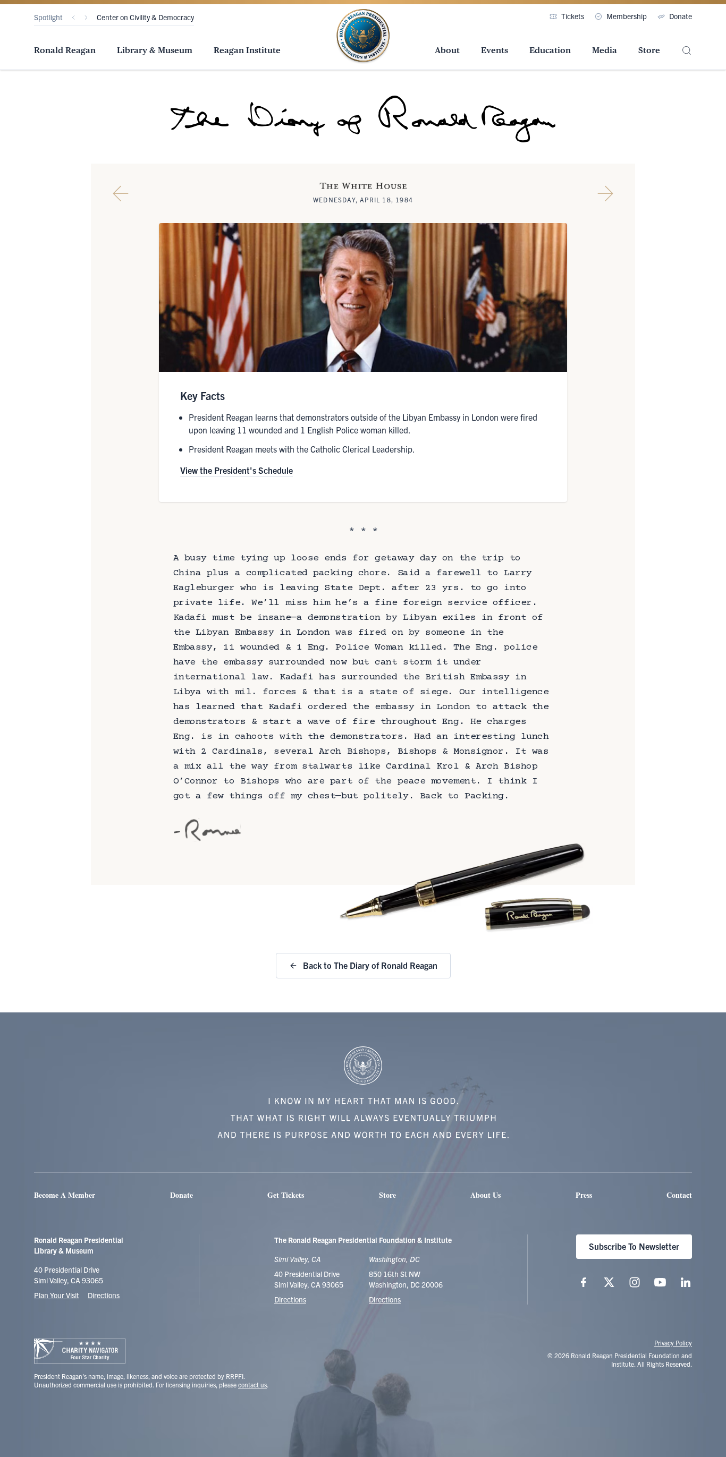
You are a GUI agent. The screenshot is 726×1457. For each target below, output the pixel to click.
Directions (104, 1295)
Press (584, 1194)
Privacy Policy (673, 1343)
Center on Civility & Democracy (145, 17)
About (447, 50)
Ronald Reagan (65, 50)
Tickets (572, 16)
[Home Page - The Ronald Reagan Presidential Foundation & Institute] (363, 36)
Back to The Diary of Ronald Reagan (370, 965)
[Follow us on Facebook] (583, 1282)
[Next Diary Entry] (605, 193)
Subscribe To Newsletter (634, 1246)
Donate (680, 16)
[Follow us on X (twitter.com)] (609, 1282)
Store (649, 50)
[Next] (86, 17)
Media (604, 50)
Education (550, 50)
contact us (252, 1384)
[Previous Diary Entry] (120, 193)
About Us (485, 1194)
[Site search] (686, 50)
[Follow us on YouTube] (660, 1282)
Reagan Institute (247, 50)
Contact (679, 1194)
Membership (626, 16)
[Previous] (73, 17)
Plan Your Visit (56, 1295)
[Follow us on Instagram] (634, 1282)
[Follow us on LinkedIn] (685, 1282)
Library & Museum (154, 50)
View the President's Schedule (236, 470)
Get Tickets (285, 1194)
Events (494, 50)
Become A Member (64, 1194)
